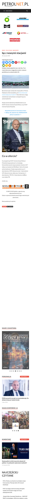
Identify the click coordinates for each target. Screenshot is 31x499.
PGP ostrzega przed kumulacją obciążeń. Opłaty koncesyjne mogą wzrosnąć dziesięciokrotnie (14, 490)
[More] (9, 65)
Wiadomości (16, 50)
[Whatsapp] (22, 62)
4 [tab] (18, 430)
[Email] (3, 65)
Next (27, 350)
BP (7, 206)
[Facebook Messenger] (6, 62)
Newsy (3, 50)
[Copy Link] (6, 65)
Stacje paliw (9, 50)
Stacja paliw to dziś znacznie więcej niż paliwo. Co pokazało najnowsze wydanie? (14, 462)
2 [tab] (14, 430)
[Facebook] (3, 62)
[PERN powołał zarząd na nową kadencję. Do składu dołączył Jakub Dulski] (15, 387)
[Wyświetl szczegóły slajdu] (15, 350)
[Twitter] (9, 62)
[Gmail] (19, 62)
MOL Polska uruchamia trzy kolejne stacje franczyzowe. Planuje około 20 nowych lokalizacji (14, 482)
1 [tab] (12, 430)
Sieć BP (11, 206)
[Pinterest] (16, 62)
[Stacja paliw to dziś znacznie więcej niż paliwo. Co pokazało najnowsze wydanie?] (15, 450)
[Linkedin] (12, 62)
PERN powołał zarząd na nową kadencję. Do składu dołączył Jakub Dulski (15, 399)
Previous (4, 350)
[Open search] (27, 11)
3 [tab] (16, 430)
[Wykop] (25, 62)
